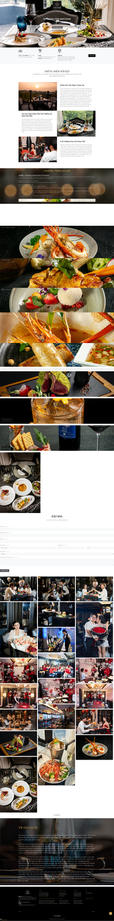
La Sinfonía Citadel (43, 895)
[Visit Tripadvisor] (21, 1)
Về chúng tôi (69, 11)
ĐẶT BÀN (92, 55)
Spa (86, 890)
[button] (6, 22)
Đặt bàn (57, 11)
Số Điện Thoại (6, 532)
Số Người (5, 551)
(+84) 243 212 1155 (84, 1)
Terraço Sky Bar (77, 893)
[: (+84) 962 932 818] (110, 913)
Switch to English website (84, 11)
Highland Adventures (64, 903)
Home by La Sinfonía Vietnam (47, 898)
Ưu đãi (41, 11)
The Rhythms (62, 893)
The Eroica (61, 895)
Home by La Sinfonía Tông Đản (46, 902)
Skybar (76, 890)
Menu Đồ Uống (7, 419)
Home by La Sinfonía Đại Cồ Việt (47, 900)
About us (76, 898)
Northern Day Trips (64, 900)
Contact (93, 911)
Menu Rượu (6, 446)
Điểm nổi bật (35, 11)
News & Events (89, 898)
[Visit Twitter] (24, 1)
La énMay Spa (88, 893)
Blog (75, 11)
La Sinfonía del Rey (43, 893)
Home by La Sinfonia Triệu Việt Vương (48, 903)
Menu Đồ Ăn (6, 392)
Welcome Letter (78, 902)
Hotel (40, 890)
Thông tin (29, 11)
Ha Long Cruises (63, 902)
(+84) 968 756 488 (92, 1)
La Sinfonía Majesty (43, 894)
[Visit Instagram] (22, 1)
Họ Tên (4, 526)
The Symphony (63, 894)
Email (4, 539)
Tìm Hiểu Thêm (57, 27)
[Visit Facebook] (19, 1)
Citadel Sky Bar (77, 895)
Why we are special (78, 903)
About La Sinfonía (78, 900)
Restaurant (62, 890)
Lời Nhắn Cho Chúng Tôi (9, 557)
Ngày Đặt (5, 545)
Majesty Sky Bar (77, 894)
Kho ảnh (63, 11)
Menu (52, 11)
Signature (47, 11)
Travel (61, 898)
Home (20, 911)
